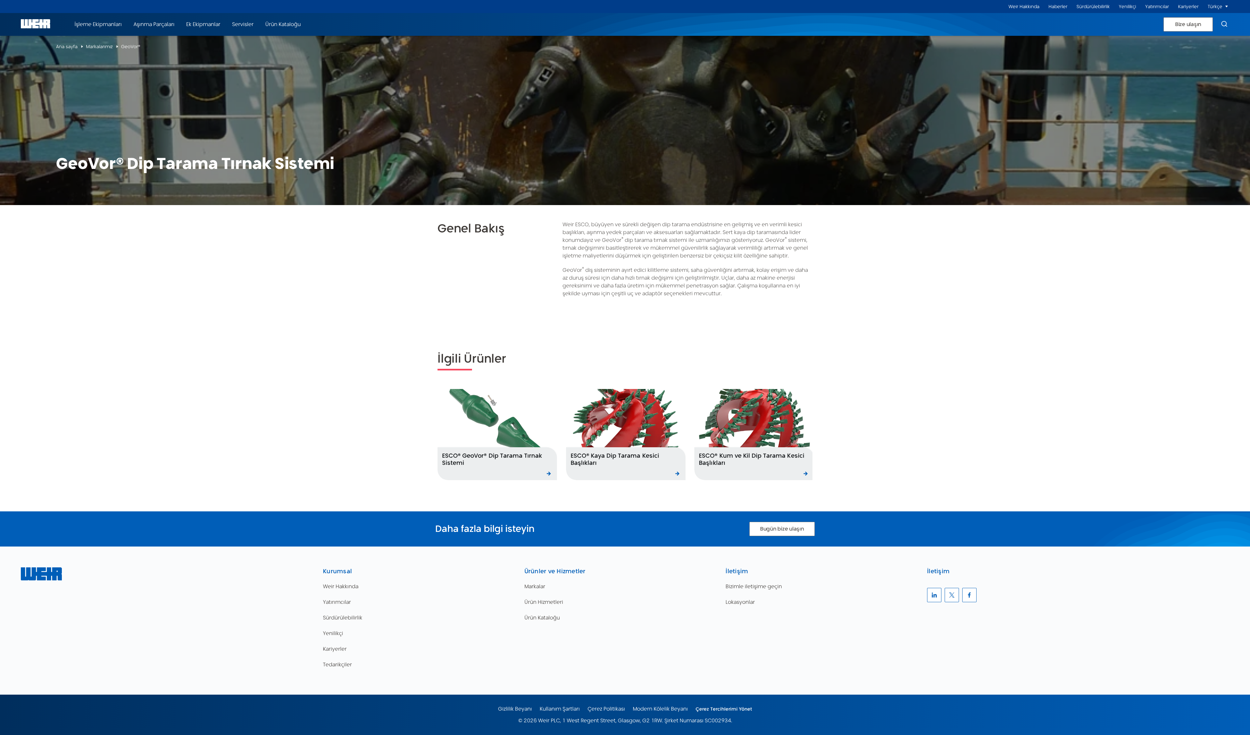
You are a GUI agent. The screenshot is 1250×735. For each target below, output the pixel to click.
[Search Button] (1224, 24)
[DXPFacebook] (969, 595)
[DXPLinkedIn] (934, 595)
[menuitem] (1023, 6)
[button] (1226, 6)
